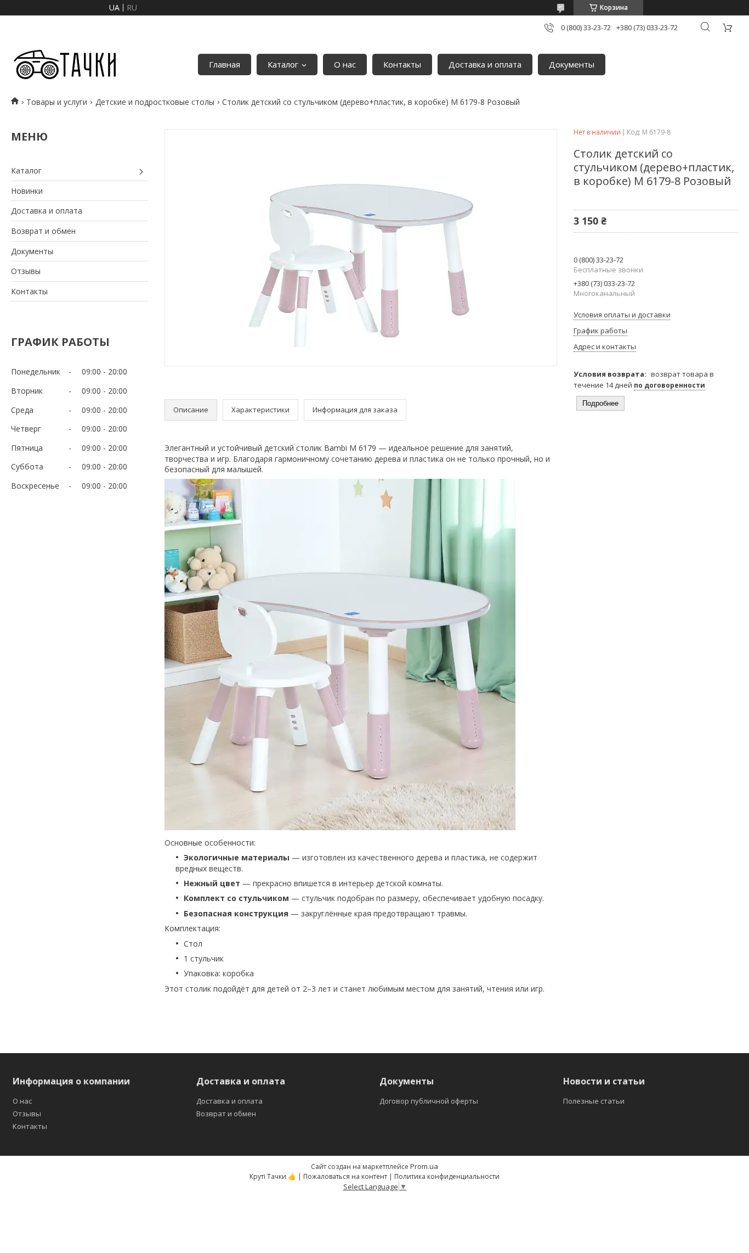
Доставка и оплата (485, 64)
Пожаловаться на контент (345, 1176)
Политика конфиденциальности (447, 1176)
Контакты (402, 64)
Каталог (283, 64)
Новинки (27, 191)
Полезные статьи (594, 1101)
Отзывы (26, 271)
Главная (224, 64)
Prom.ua (424, 1166)
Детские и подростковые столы (154, 102)
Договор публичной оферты (428, 1101)
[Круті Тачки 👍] (64, 64)
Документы (571, 64)
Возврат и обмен (43, 231)
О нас (345, 64)
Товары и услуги (56, 102)
